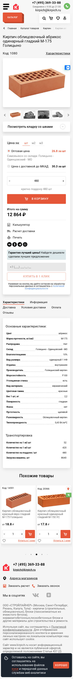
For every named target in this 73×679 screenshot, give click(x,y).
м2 (33, 143)
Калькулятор (21, 224)
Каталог (12, 17)
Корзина (52, 18)
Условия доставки (33, 307)
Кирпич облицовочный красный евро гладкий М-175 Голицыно (16, 514)
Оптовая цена (38, 151)
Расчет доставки (24, 231)
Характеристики (58, 53)
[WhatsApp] (25, 244)
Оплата (56, 307)
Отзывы (8, 312)
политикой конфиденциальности (44, 287)
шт (26, 143)
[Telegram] (20, 244)
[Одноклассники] (14, 244)
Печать (17, 237)
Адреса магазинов (24, 578)
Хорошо (61, 665)
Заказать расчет (19, 586)
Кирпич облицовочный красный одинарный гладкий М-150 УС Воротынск (52, 514)
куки (15, 669)
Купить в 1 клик (26, 540)
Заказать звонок (48, 586)
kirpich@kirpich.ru (48, 10)
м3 (41, 143)
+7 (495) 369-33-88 (46, 2)
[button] (68, 115)
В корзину (40, 198)
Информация (38, 302)
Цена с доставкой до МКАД (38, 166)
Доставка (9, 307)
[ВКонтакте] (9, 244)
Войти (65, 19)
